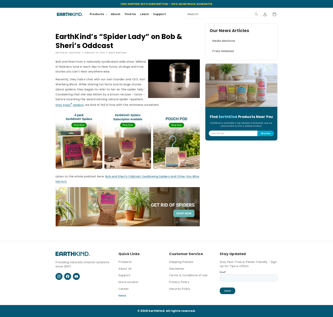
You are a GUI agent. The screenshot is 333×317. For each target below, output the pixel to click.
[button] (98, 14)
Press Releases (223, 51)
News (122, 296)
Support (124, 275)
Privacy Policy (179, 282)
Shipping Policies (181, 262)
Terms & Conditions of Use (188, 275)
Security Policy (179, 289)
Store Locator (128, 282)
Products (125, 262)
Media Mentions (223, 41)
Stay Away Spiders (70, 105)
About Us (125, 269)
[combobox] (222, 14)
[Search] (256, 14)
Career (123, 289)
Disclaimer (177, 269)
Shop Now (265, 133)
